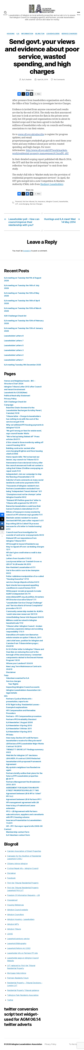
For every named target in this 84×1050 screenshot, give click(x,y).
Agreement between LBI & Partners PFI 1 (23, 799)
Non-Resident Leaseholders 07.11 (20, 567)
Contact (7, 829)
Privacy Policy (10, 399)
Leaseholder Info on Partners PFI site (22, 953)
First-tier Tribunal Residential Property (23, 883)
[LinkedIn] (27, 94)
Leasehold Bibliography (16, 943)
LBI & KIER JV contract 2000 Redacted (23, 758)
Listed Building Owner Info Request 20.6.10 (25, 617)
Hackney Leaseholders (51, 184)
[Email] (31, 94)
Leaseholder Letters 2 (13, 355)
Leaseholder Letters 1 (13, 360)
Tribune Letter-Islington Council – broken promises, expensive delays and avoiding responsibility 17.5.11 (24, 629)
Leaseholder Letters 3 (13, 350)
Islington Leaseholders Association (26, 1044)
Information (27, 34)
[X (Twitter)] (23, 94)
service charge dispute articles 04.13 (22, 582)
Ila (36, 201)
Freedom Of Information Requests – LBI (23, 895)
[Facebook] (19, 94)
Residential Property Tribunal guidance (23, 990)
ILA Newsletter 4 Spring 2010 (19, 725)
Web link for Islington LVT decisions (21, 755)
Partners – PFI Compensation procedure (23, 716)
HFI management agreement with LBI (22, 802)
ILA (18, 34)
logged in (27, 251)
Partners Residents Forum (18, 978)
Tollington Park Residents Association (23, 995)
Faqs (6, 675)
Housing (11, 34)
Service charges (13, 681)
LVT (16, 204)
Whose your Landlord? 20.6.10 (19, 663)
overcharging (24, 204)
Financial (18, 201)
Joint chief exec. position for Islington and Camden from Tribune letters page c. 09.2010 (24, 643)
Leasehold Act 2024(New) (15, 392)
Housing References (15, 905)
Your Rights (13, 684)
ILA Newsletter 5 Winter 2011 (19, 728)
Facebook (11, 878)
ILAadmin (28, 79)
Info (5, 696)
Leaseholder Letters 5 (13, 345)
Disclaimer (11, 672)
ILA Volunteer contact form (18, 835)
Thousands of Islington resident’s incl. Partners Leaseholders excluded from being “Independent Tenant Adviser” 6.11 (24, 488)
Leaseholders (53, 34)
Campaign (8, 405)
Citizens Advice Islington (17, 863)
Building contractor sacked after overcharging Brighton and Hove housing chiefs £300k (24, 451)
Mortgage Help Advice (16, 973)
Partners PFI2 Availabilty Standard (21, 719)
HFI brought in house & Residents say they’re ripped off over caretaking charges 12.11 (25, 547)
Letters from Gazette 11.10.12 (18, 558)
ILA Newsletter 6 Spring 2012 (19, 732)
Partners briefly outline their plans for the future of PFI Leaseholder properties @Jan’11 (24, 776)
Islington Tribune (14, 929)
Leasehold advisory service (18, 939)
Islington (39, 34)
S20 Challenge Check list (15, 316)
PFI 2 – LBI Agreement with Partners (21, 811)
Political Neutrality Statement (17, 396)
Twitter (10, 1000)
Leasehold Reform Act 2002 (18, 948)
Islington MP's (13, 924)
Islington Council (52, 201)
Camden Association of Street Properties (24, 851)
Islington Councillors (15, 914)
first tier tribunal (28, 201)
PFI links (9, 735)
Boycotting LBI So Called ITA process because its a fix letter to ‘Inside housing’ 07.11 (24, 526)
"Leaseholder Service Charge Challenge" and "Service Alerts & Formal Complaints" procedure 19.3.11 (24, 605)
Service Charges (69, 34)
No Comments (59, 79)
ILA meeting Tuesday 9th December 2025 (22, 365)
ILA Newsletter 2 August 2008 (19, 722)
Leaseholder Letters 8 (13, 336)
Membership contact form (17, 832)
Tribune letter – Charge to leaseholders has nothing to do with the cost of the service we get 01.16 (23, 419)
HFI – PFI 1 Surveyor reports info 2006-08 (24, 826)
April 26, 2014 (42, 79)
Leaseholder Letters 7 (13, 341)
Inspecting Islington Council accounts (22, 687)
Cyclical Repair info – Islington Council (22, 868)
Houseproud (12, 900)
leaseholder (63, 201)
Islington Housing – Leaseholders (20, 919)
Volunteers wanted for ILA (17, 678)
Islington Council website (17, 910)
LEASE (10, 934)
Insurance (41, 201)
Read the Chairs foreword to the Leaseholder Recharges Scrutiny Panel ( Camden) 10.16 (24, 410)
